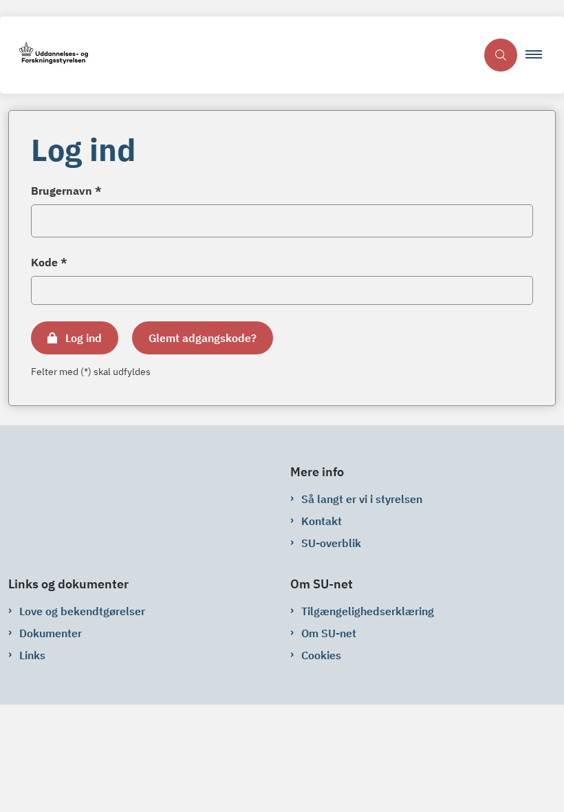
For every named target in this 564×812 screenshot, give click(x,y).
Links (32, 655)
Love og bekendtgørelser (82, 611)
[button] (539, 55)
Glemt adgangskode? (203, 338)
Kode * (49, 262)
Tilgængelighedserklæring (367, 611)
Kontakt (321, 521)
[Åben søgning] (500, 55)
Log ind (83, 338)
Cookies (321, 655)
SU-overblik (331, 543)
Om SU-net (328, 633)
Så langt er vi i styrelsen (361, 499)
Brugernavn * (66, 190)
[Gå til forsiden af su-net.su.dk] (238, 55)
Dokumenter (50, 633)
